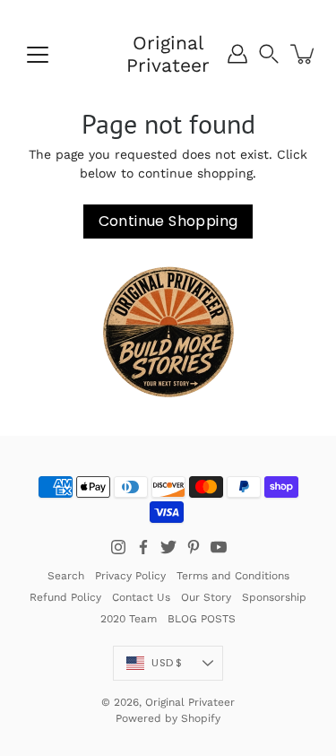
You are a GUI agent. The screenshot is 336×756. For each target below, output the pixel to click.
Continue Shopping (168, 221)
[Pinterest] (193, 547)
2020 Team (128, 619)
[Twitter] (168, 547)
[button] (269, 54)
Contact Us (141, 597)
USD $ (166, 663)
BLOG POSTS (202, 619)
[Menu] (37, 55)
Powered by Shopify (168, 718)
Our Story (206, 597)
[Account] (237, 53)
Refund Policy (65, 597)
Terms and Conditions (233, 575)
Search (65, 575)
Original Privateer (168, 53)
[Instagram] (118, 547)
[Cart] (303, 53)
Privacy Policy (130, 575)
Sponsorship (274, 597)
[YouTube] (219, 547)
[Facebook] (143, 547)
